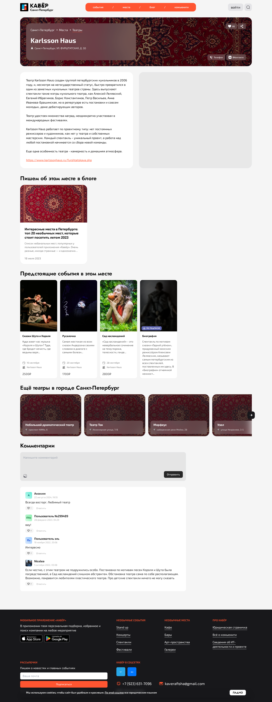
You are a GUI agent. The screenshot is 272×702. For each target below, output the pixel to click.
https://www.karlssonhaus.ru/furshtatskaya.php (59, 160)
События (98, 7)
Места (126, 7)
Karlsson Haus (34, 367)
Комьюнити (181, 7)
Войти (235, 7)
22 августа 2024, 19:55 (46, 497)
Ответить (41, 508)
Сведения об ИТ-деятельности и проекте (229, 644)
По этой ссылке (114, 692)
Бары (168, 634)
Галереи (170, 649)
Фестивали (124, 649)
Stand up (122, 627)
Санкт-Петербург (41, 10)
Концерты (123, 634)
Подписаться (64, 684)
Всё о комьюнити (225, 634)
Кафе (168, 627)
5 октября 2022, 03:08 (45, 565)
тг (121, 671)
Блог (152, 7)
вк (132, 671)
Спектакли (123, 642)
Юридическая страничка (230, 627)
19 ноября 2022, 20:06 (45, 542)
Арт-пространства (177, 642)
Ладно (238, 692)
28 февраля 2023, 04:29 (46, 520)
